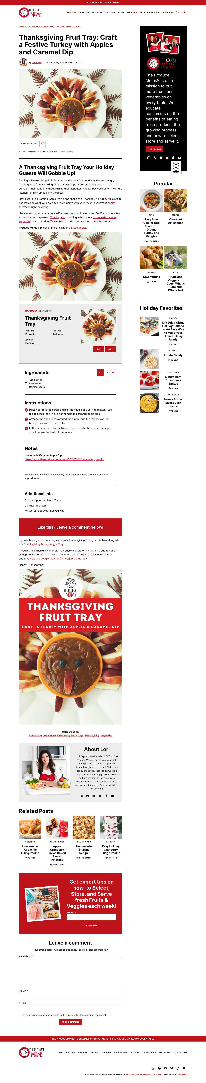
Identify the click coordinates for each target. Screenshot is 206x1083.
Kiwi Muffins (151, 276)
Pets (142, 12)
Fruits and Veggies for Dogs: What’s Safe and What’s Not (175, 283)
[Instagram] (81, 796)
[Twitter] (100, 796)
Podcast (135, 1052)
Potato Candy (173, 355)
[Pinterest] (88, 796)
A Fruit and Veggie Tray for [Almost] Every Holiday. (57, 558)
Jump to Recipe (29, 143)
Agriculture (117, 12)
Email (71, 912)
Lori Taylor (36, 62)
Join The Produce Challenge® (103, 2)
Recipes (131, 12)
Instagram (92, 550)
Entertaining (35, 735)
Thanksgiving (73, 26)
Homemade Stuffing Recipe (84, 850)
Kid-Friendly (63, 735)
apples (111, 202)
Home (22, 26)
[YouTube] (112, 796)
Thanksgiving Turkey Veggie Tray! (44, 544)
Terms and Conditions (146, 1074)
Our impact (154, 149)
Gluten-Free (49, 735)
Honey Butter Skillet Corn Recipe (173, 403)
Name (23, 991)
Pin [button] (98, 349)
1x (100, 372)
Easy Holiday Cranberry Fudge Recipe (111, 850)
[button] (26, 311)
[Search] (184, 12)
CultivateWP (182, 1074)
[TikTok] (106, 796)
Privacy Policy (129, 1074)
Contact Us (180, 1052)
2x (106, 372)
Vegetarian (106, 735)
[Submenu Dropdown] (75, 12)
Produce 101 (153, 12)
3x (113, 372)
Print (110, 349)
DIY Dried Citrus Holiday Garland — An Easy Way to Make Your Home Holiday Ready (173, 331)
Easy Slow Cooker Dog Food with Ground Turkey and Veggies (151, 228)
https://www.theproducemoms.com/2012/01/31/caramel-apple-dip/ (64, 459)
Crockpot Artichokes (175, 221)
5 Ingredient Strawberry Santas (173, 380)
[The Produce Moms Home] (31, 12)
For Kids (101, 12)
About (69, 12)
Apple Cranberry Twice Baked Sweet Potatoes (57, 853)
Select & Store (86, 12)
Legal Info (161, 1074)
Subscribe (168, 12)
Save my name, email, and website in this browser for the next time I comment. (65, 1015)
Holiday (60, 26)
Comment (26, 955)
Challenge (120, 1052)
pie (89, 184)
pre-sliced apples (76, 227)
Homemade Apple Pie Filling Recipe (30, 850)
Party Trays (77, 735)
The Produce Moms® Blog (40, 26)
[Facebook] (94, 796)
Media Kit (164, 1052)
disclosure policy (66, 151)
